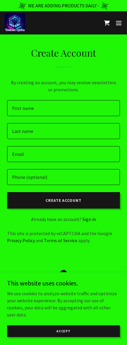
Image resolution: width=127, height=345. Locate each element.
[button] (119, 23)
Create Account (63, 200)
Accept (63, 331)
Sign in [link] (89, 219)
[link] (15, 23)
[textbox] (63, 108)
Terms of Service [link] (60, 240)
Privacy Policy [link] (21, 240)
